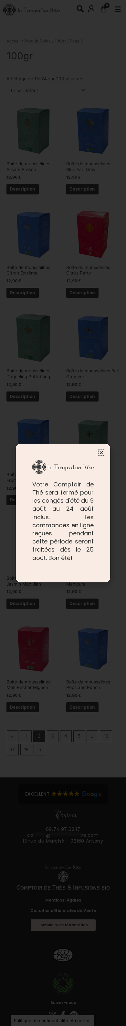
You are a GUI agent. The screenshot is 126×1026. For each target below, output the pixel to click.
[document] (63, 513)
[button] (101, 452)
